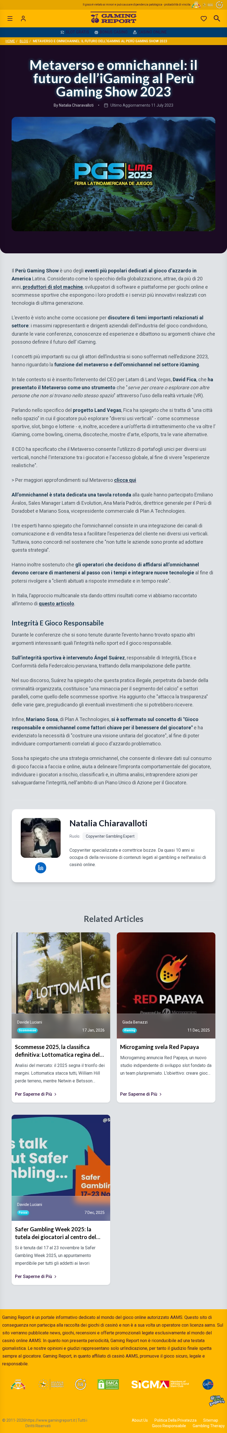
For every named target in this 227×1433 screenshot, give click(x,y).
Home (10, 41)
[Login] (23, 18)
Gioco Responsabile (169, 1426)
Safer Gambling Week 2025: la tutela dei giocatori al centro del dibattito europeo (55, 1233)
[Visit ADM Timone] (18, 1384)
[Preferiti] (203, 18)
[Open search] (217, 18)
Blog (24, 41)
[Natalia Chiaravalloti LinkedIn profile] (40, 867)
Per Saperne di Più (33, 1094)
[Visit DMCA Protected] (108, 1384)
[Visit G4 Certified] (208, 1384)
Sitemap (210, 1420)
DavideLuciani (29, 1022)
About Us (140, 1420)
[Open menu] (10, 18)
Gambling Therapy (209, 1426)
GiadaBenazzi (135, 1022)
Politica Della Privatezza (175, 1420)
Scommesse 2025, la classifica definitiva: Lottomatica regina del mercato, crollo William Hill (57, 1050)
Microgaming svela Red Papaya (159, 1046)
